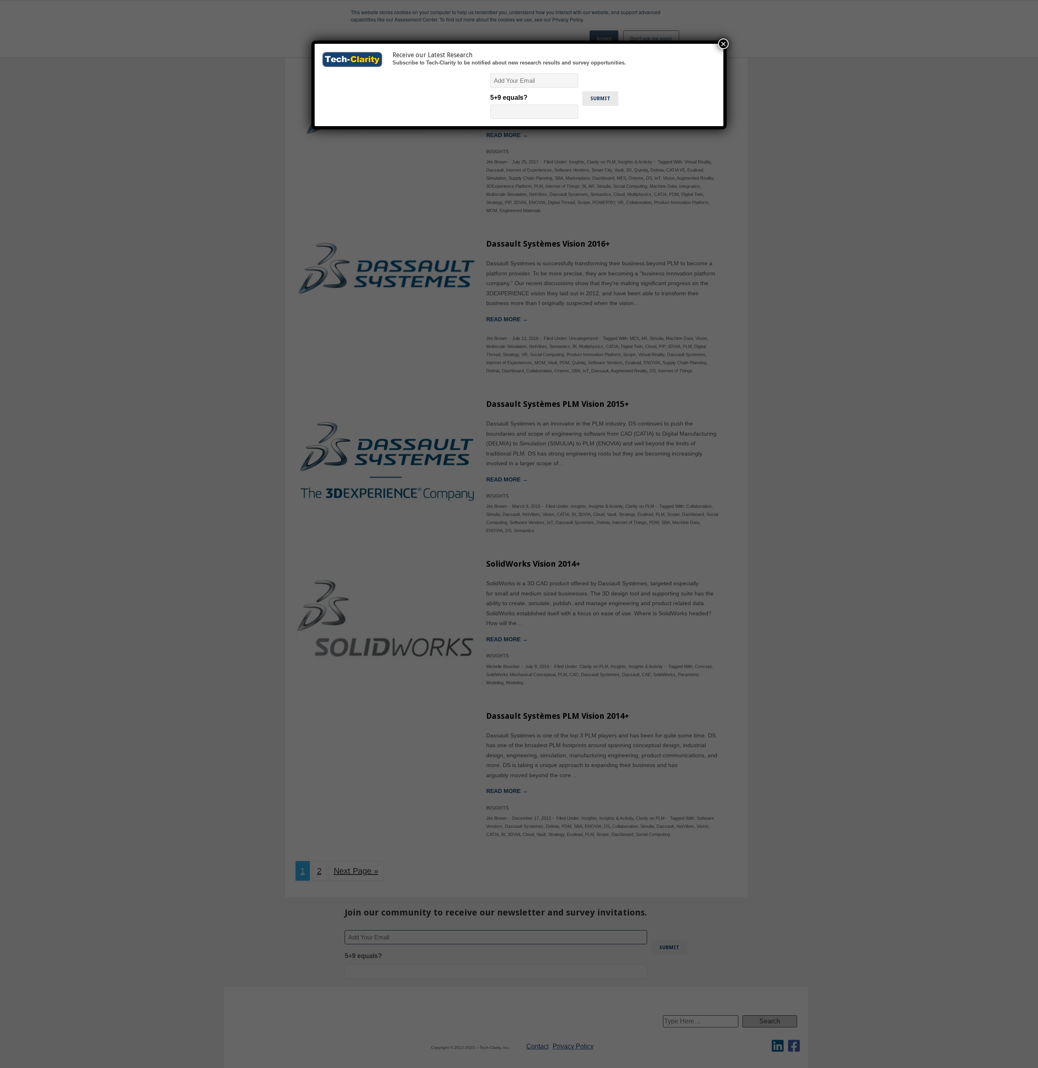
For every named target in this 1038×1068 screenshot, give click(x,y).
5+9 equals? (509, 97)
